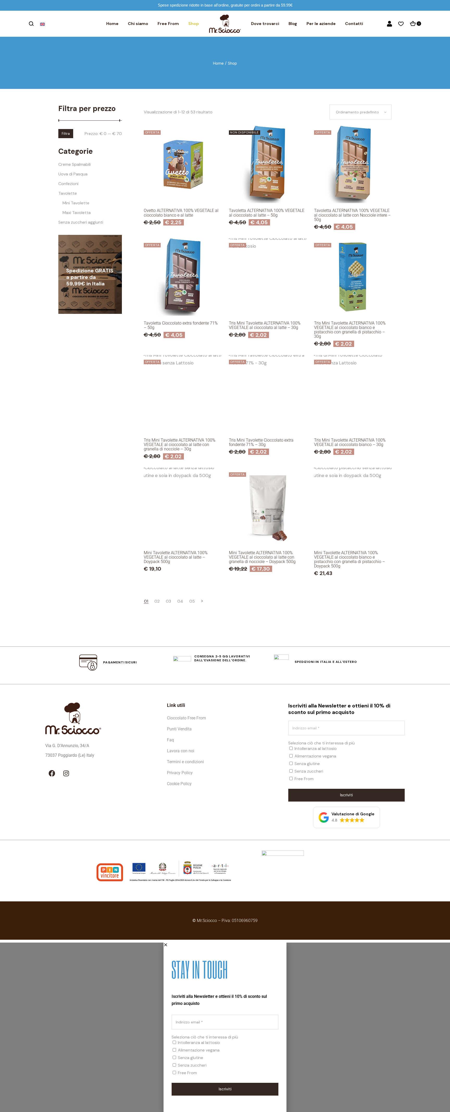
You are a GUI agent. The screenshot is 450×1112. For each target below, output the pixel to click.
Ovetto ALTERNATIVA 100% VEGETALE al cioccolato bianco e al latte (181, 212)
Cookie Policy (179, 783)
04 (180, 601)
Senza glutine (306, 763)
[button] (346, 817)
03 (168, 601)
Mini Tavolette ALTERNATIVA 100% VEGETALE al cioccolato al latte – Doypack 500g (176, 557)
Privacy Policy (180, 772)
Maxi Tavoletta (77, 212)
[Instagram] (66, 773)
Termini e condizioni (185, 761)
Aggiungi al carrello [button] (182, 191)
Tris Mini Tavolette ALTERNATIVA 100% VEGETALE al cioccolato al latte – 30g (265, 325)
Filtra (66, 133)
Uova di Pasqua (73, 174)
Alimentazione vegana (314, 756)
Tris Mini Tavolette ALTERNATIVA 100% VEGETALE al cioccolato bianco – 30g (350, 442)
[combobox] (360, 112)
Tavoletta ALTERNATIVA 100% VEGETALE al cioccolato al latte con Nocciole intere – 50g (352, 215)
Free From (303, 778)
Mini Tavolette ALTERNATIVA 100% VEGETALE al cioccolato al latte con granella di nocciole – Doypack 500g (262, 557)
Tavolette (67, 193)
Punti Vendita (179, 728)
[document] (225, 1027)
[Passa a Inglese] (43, 24)
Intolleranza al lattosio (315, 748)
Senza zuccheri (308, 771)
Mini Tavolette (76, 203)
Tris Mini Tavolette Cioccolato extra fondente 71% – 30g (261, 442)
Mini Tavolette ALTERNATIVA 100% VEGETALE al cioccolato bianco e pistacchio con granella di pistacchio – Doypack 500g (349, 559)
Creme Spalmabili (74, 164)
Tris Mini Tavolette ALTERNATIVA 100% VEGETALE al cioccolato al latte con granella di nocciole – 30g (179, 444)
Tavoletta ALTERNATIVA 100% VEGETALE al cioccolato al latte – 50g (266, 212)
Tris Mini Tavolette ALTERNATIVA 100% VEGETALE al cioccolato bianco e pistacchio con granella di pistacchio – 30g (350, 330)
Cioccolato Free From (186, 718)
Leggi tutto (267, 191)
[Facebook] (51, 773)
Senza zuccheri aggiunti (80, 222)
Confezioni (68, 183)
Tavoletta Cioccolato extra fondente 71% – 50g (181, 325)
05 (192, 601)
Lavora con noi (180, 750)
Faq (170, 739)
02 (157, 601)
